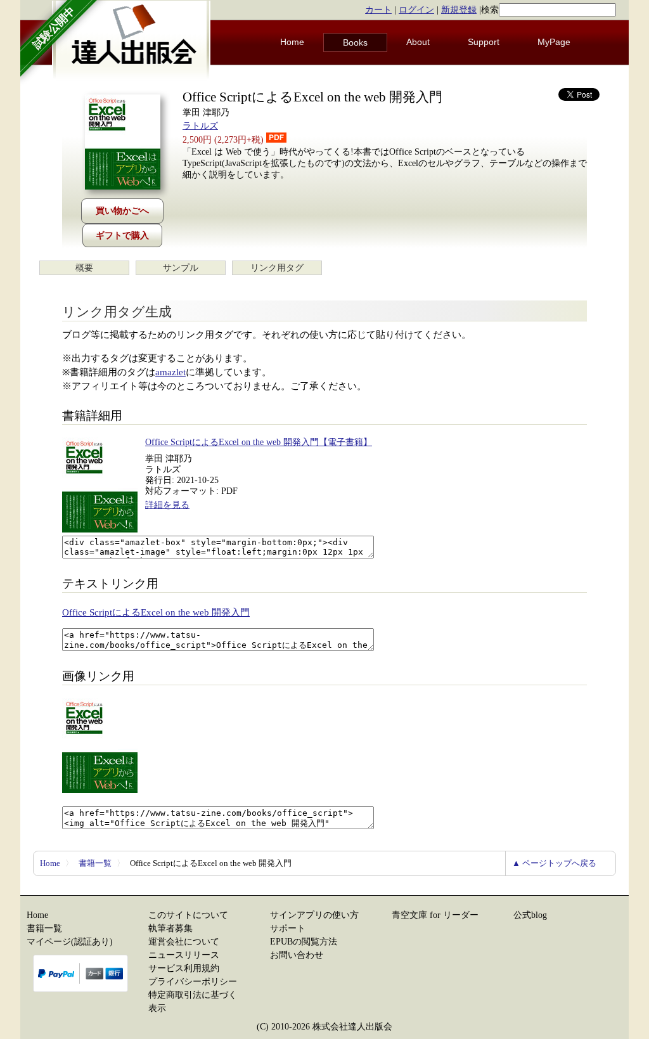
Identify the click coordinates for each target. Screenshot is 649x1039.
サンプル (180, 268)
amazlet (170, 372)
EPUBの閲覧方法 (303, 941)
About (418, 42)
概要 (84, 268)
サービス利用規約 (183, 968)
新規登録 (459, 10)
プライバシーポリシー (192, 981)
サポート (287, 928)
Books (355, 42)
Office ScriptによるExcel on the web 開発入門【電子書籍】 (258, 442)
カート (378, 10)
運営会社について (183, 941)
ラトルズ (200, 126)
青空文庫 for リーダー (435, 915)
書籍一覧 (95, 863)
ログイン (416, 10)
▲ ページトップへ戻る (554, 863)
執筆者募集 (170, 928)
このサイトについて (188, 915)
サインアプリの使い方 (314, 915)
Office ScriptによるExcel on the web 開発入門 (156, 612)
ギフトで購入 (122, 235)
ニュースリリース (183, 955)
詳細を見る (167, 505)
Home (292, 42)
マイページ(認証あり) (70, 941)
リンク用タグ (277, 268)
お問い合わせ (296, 955)
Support (483, 42)
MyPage (553, 42)
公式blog (530, 915)
